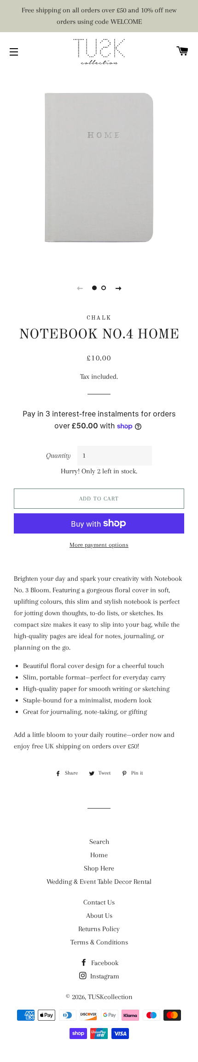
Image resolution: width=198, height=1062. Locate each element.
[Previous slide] (80, 288)
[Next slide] (118, 288)
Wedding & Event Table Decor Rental (99, 881)
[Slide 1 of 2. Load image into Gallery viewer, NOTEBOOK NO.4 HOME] (94, 287)
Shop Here (99, 868)
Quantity (58, 455)
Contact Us (99, 902)
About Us (99, 915)
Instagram (103, 976)
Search (99, 841)
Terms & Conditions (99, 942)
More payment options (99, 544)
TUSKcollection (110, 997)
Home (99, 855)
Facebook (103, 963)
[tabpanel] (99, 167)
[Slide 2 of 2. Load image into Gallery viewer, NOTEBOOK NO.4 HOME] (103, 287)
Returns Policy (99, 929)
